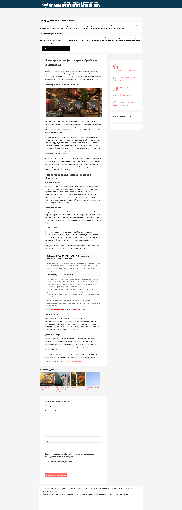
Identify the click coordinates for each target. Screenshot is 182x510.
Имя (46, 441)
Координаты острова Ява (92, 388)
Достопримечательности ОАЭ (73, 361)
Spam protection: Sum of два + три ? (59, 462)
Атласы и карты (126, 88)
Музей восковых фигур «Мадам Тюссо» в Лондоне (62, 389)
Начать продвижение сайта (55, 49)
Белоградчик (74, 387)
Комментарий (50, 411)
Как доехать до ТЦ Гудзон (45, 388)
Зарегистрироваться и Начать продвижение (65, 309)
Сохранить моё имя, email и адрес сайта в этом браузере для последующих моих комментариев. (69, 455)
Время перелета (126, 95)
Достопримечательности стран (124, 70)
